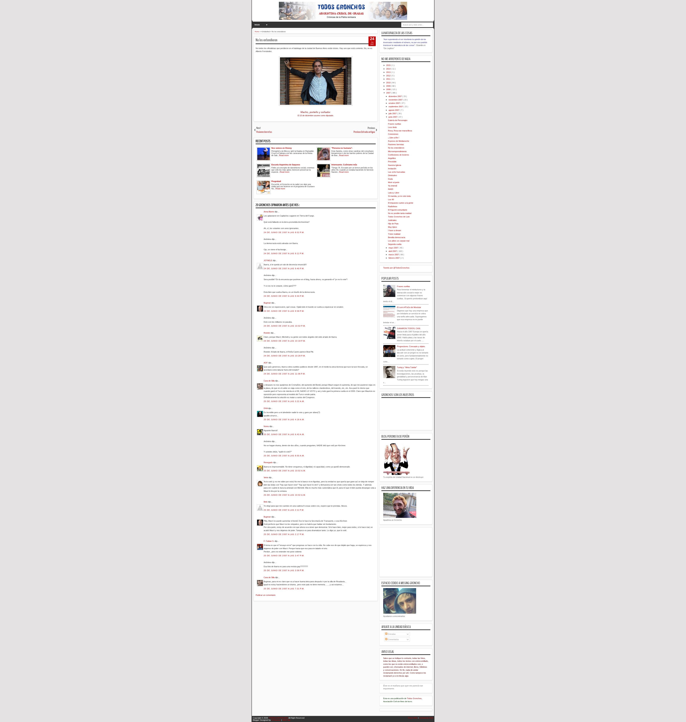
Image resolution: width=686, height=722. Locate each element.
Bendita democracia (396, 237)
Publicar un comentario (265, 595)
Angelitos (392, 158)
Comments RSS (426, 718)
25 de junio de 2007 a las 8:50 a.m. (284, 456)
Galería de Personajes (397, 120)
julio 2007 (393, 113)
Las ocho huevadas (396, 172)
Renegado (268, 462)
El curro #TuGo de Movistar (409, 307)
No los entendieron (266, 40)
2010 (388, 83)
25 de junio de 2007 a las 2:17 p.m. (284, 534)
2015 (388, 65)
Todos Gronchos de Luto (399, 217)
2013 (388, 72)
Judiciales (392, 220)
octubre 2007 (395, 103)
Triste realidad (394, 234)
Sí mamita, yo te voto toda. (399, 196)
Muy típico (392, 227)
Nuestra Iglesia (394, 165)
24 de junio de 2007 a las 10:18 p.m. (285, 341)
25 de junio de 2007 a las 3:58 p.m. (284, 570)
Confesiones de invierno (398, 155)
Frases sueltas (394, 124)
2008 (388, 89)
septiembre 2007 (396, 106)
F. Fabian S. (269, 541)
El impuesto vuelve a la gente (400, 203)
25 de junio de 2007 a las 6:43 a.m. (284, 434)
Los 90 (391, 199)
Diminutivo (392, 175)
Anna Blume (269, 212)
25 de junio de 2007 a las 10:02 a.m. (285, 471)
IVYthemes (276, 720)
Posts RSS (413, 718)
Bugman (267, 303)
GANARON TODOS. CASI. (409, 328)
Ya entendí (392, 186)
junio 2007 (393, 117)
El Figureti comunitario (397, 210)
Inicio (257, 25)
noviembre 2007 (396, 100)
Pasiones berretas (396, 144)
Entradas (391, 634)
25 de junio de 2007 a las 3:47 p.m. (284, 556)
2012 (388, 76)
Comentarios (393, 639)
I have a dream (394, 230)
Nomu (266, 426)
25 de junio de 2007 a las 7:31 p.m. (284, 589)
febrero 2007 (394, 258)
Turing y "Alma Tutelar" (407, 367)
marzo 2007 (394, 254)
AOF (266, 363)
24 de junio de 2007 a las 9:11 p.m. (284, 253)
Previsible (392, 162)
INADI (390, 189)
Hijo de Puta (393, 224)
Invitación (392, 168)
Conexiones (393, 134)
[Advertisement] (319, 623)
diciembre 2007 (395, 96)
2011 (388, 79)
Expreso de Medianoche (398, 141)
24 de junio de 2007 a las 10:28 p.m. (285, 356)
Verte (266, 477)
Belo (266, 502)
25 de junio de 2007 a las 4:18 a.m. (284, 419)
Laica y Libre (393, 193)
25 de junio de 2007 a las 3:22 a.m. (284, 401)
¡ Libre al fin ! (393, 138)
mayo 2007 (394, 248)
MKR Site (286, 720)
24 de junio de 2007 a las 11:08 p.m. (285, 374)
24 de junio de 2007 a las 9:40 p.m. (284, 268)
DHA (266, 408)
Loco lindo (392, 127)
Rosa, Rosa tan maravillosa (400, 131)
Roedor (267, 333)
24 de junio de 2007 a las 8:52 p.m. (284, 232)
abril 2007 (393, 251)
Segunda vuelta (394, 244)
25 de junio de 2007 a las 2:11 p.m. (284, 510)
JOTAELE (268, 260)
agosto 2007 (394, 110)
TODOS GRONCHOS (278, 718)
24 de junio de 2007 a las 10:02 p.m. (285, 326)
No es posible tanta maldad (399, 213)
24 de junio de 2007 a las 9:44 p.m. (284, 296)
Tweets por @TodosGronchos (396, 268)
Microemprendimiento (397, 151)
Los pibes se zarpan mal (398, 241)
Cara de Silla (269, 381)
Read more (284, 155)
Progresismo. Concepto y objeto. (411, 346)
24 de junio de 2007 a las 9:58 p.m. (284, 311)
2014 (388, 69)
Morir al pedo (393, 182)
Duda (390, 179)
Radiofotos (392, 206)
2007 (388, 93)
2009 (388, 86)
